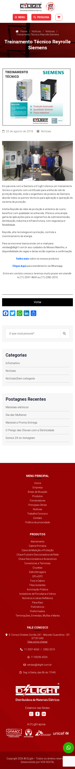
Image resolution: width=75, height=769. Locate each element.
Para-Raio (37, 602)
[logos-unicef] (61, 733)
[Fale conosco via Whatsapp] (68, 747)
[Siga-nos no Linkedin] (44, 714)
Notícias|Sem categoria (20, 378)
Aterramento (37, 541)
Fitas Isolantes (37, 585)
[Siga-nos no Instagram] (31, 714)
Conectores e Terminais (37, 563)
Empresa (38, 487)
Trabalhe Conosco (37, 513)
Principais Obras (37, 505)
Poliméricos (37, 607)
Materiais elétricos (17, 407)
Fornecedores (37, 500)
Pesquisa (43, 17)
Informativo (13, 363)
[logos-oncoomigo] (28, 733)
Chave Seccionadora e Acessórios (37, 559)
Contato (37, 518)
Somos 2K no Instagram (20, 438)
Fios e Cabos (37, 580)
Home (37, 483)
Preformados (37, 611)
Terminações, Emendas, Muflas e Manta (38, 615)
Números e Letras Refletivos (37, 598)
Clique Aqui (19, 266)
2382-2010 (49, 649)
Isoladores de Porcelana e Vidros (37, 593)
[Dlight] (37, 6)
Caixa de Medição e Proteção (38, 550)
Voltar (37, 302)
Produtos (37, 496)
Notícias (46, 131)
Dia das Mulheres (16, 415)
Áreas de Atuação (37, 491)
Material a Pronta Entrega (21, 422)
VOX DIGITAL (47, 762)
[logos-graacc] (14, 733)
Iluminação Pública (37, 589)
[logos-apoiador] (43, 733)
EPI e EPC (37, 576)
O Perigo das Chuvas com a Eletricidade (30, 430)
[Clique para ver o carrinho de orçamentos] (58, 17)
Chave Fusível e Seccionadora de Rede (38, 554)
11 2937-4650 (31, 649)
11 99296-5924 (38, 657)
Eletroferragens (37, 572)
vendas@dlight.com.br (39, 664)
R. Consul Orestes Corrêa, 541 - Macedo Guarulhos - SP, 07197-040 (39, 638)
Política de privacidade (37, 522)
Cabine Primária (37, 546)
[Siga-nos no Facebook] (37, 714)
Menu (21, 17)
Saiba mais (22, 258)
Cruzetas (37, 567)
